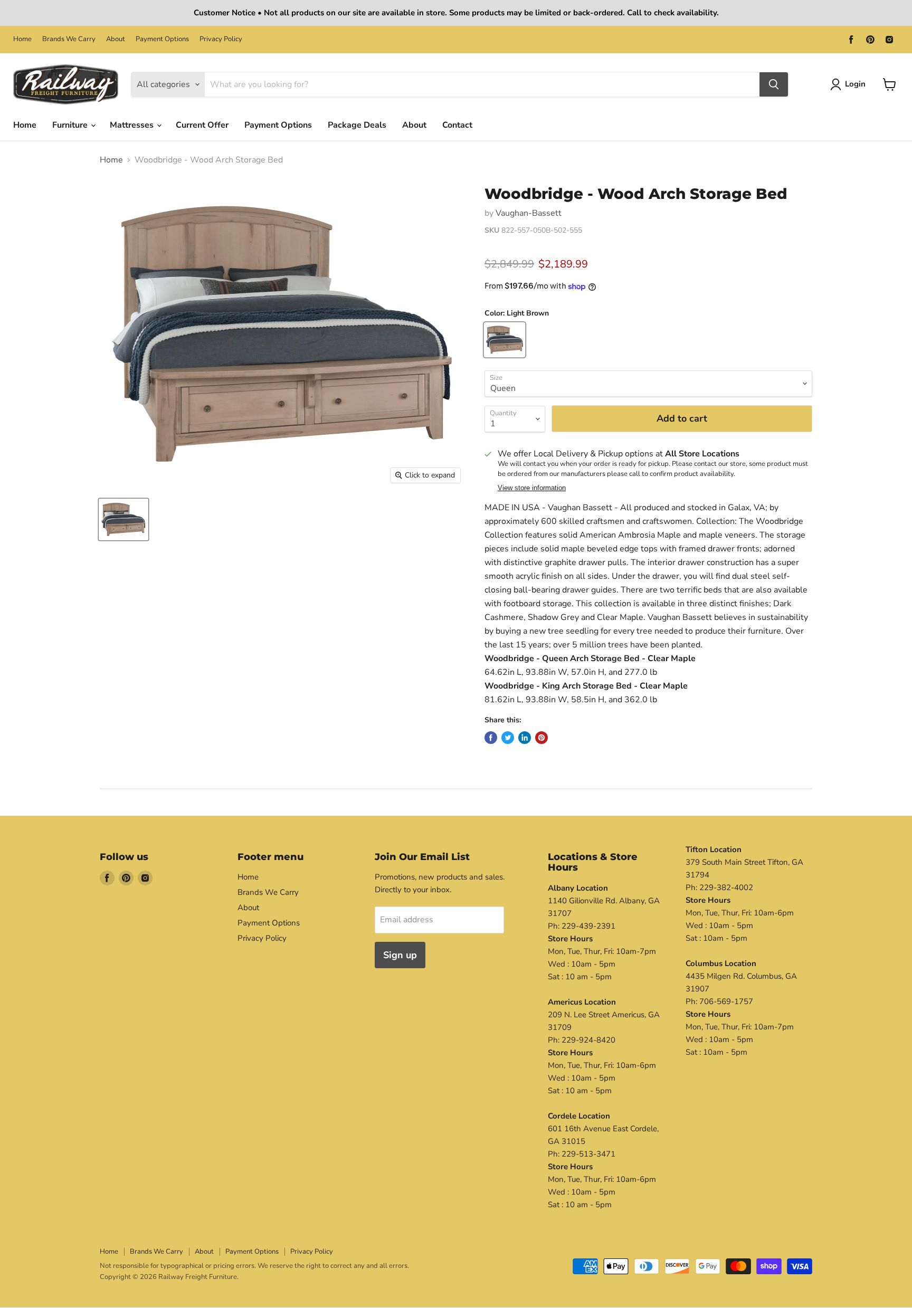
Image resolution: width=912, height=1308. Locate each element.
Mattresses (133, 125)
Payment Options (162, 39)
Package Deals (357, 125)
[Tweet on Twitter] (507, 737)
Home (22, 39)
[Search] (773, 84)
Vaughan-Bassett (529, 213)
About (115, 39)
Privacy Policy (221, 39)
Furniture (71, 125)
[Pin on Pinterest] (541, 737)
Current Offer (202, 125)
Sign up (400, 955)
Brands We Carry (69, 39)
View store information (532, 488)
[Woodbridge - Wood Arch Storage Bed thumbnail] (123, 519)
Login (855, 84)
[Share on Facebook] (490, 737)
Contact (457, 125)
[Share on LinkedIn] (524, 737)
